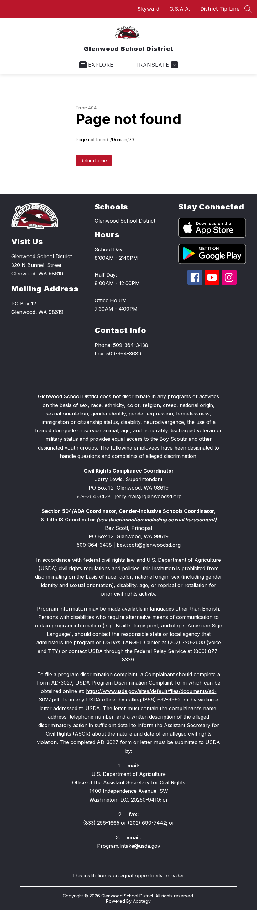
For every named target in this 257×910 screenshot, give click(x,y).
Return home (94, 160)
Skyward (148, 9)
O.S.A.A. (180, 9)
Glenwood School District (125, 221)
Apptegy (142, 901)
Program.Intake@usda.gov (128, 846)
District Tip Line (220, 9)
